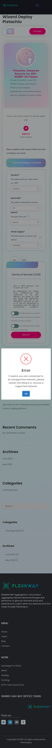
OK (26, 393)
